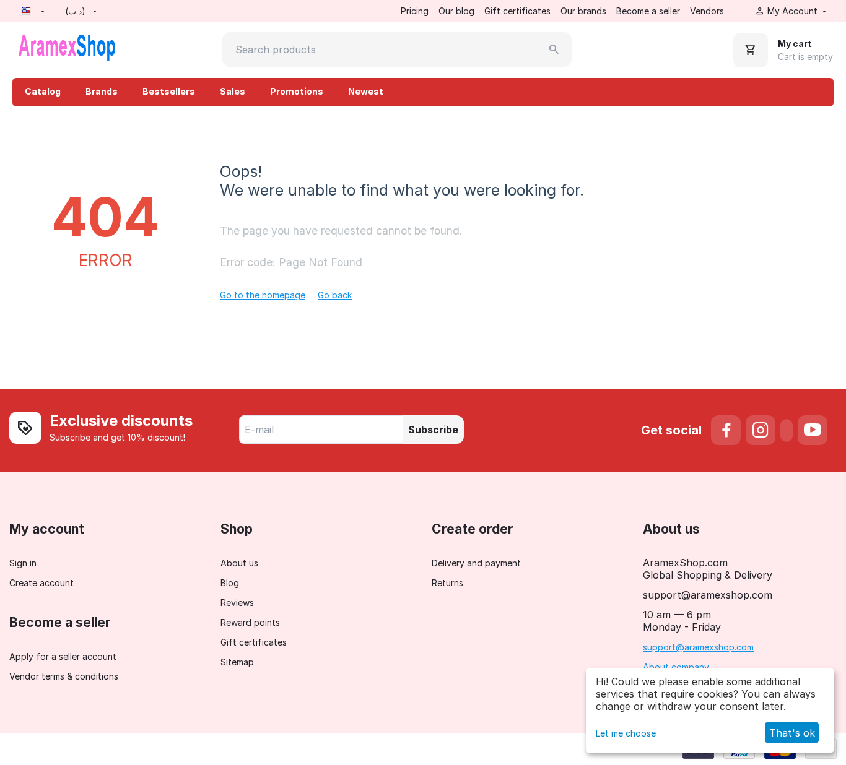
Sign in (23, 563)
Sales (232, 91)
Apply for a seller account (62, 656)
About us (239, 563)
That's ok (792, 733)
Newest (365, 91)
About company (676, 667)
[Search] (554, 49)
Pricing (415, 11)
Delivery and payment (476, 563)
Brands (101, 91)
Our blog (456, 11)
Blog (229, 582)
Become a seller (648, 11)
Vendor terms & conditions (63, 676)
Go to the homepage (262, 295)
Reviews (237, 602)
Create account (41, 582)
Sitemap (237, 662)
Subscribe (433, 429)
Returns (447, 582)
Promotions (296, 91)
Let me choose (626, 733)
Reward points (250, 622)
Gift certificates (517, 11)
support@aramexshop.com (698, 647)
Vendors (707, 11)
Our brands (583, 11)
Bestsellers (168, 91)
